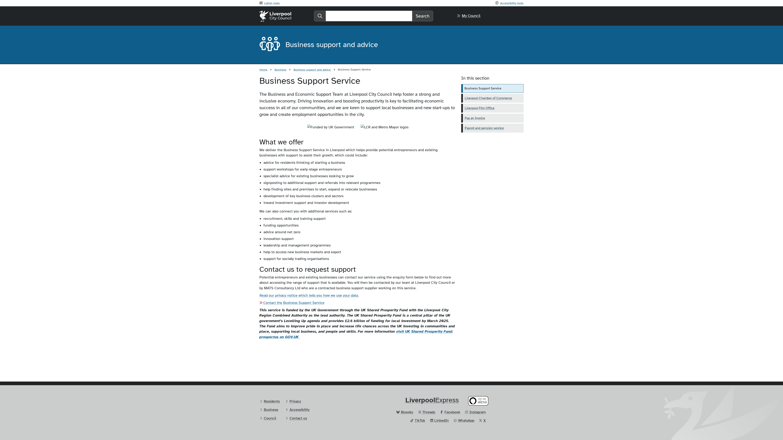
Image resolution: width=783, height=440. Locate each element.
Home (263, 70)
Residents (272, 401)
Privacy (295, 401)
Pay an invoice (475, 118)
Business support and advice (312, 70)
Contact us (298, 418)
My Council (471, 15)
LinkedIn (441, 420)
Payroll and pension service (484, 128)
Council (270, 418)
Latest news (272, 3)
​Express (432, 400)
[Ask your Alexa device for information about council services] (478, 401)
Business (280, 70)
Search (422, 16)
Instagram (477, 412)
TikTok (420, 420)
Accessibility (300, 409)
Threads (428, 412)
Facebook (452, 412)
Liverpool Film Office (479, 108)
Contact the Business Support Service (293, 302)
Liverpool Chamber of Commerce (488, 98)
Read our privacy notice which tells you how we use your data (309, 295)
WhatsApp (466, 420)
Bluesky (407, 412)
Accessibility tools (511, 3)
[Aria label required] (269, 44)
